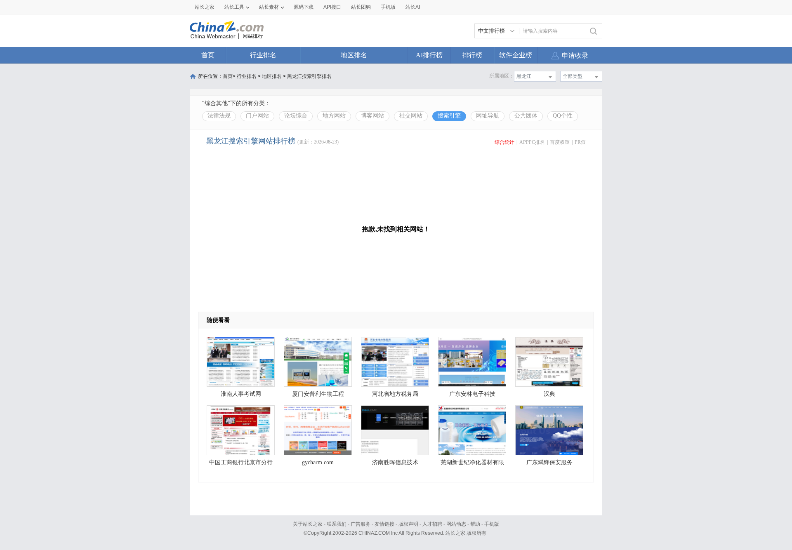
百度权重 (560, 142)
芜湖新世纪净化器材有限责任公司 (472, 464)
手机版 (491, 524)
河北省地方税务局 (395, 394)
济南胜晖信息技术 (395, 462)
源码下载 (304, 7)
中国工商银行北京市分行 (241, 462)
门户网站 (257, 116)
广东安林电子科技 (472, 394)
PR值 (580, 142)
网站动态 (456, 524)
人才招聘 (432, 524)
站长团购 (361, 7)
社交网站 (410, 116)
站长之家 (204, 7)
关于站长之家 (308, 524)
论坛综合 (295, 116)
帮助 (475, 524)
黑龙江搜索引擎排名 (309, 76)
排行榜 (472, 55)
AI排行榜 (429, 55)
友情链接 (384, 524)
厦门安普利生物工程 (318, 394)
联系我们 (336, 524)
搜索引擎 (449, 116)
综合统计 (504, 142)
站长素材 (269, 7)
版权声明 (408, 524)
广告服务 (360, 524)
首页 (207, 55)
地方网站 (334, 116)
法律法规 (219, 116)
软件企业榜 (515, 55)
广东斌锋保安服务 (549, 462)
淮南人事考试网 (241, 394)
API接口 (332, 7)
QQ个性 (563, 116)
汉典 (549, 394)
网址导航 (487, 116)
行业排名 (263, 55)
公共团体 (525, 116)
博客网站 (372, 116)
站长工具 (234, 7)
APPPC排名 (532, 142)
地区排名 (354, 55)
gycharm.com (318, 462)
